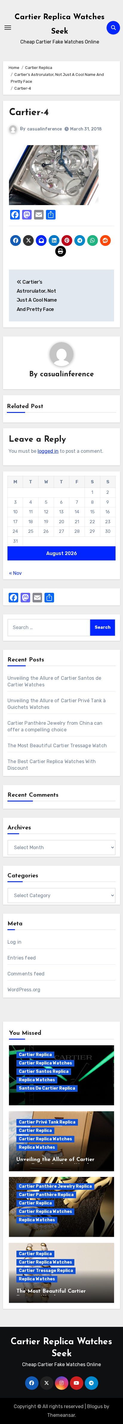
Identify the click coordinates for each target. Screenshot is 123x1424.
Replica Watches (37, 1079)
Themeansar (61, 1415)
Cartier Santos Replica (44, 1071)
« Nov (15, 573)
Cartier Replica (35, 1054)
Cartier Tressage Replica (46, 1270)
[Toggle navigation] (8, 27)
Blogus (95, 1406)
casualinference (44, 129)
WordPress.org (24, 990)
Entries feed (21, 958)
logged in (48, 451)
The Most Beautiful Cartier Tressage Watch (57, 745)
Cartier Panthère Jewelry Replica (55, 1186)
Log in (14, 942)
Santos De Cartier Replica (47, 1088)
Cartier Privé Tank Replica (47, 1122)
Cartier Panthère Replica (46, 1194)
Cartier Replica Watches (45, 1063)
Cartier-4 (29, 113)
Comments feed (26, 974)
